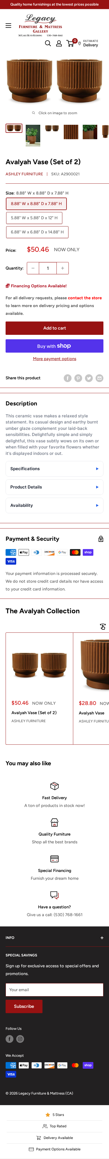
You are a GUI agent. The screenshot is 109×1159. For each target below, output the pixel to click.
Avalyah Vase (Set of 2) (34, 712)
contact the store (85, 297)
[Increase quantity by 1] (62, 268)
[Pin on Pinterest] (78, 378)
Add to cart (54, 328)
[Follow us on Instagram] (20, 1039)
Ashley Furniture (24, 174)
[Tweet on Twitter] (89, 378)
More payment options (54, 358)
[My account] (59, 43)
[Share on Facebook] (68, 378)
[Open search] (48, 43)
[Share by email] (99, 378)
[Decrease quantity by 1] (33, 268)
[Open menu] (8, 25)
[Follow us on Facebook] (9, 1039)
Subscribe (24, 1006)
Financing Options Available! (38, 285)
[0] (70, 43)
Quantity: (14, 268)
